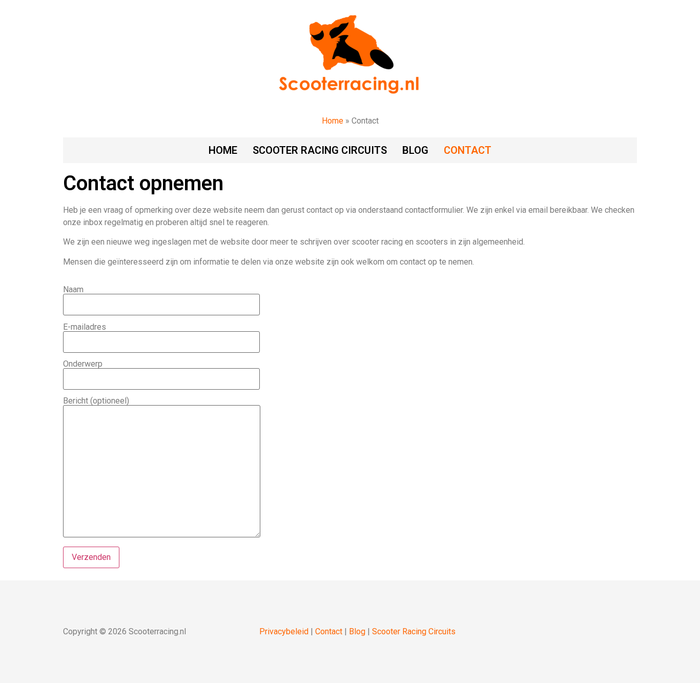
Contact (467, 150)
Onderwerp (82, 364)
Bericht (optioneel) (96, 401)
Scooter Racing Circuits (414, 631)
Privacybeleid (283, 631)
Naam (73, 290)
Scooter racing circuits (320, 150)
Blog (415, 150)
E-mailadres (84, 327)
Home (332, 121)
